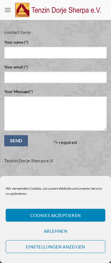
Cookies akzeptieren (55, 215)
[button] (7, 10)
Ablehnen (55, 231)
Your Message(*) (18, 91)
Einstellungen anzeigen (55, 246)
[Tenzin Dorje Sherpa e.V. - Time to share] (58, 10)
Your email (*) (16, 66)
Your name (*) (16, 42)
